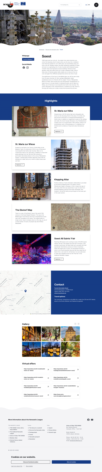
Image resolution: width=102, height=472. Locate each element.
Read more (58, 131)
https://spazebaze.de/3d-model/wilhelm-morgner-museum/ (65, 386)
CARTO (49, 313)
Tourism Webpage (27, 59)
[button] (25, 291)
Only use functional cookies (30, 462)
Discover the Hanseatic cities (52, 49)
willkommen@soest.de (60, 293)
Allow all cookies (71, 462)
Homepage (41, 49)
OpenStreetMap (39, 313)
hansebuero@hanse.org (76, 440)
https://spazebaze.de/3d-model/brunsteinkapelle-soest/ (62, 378)
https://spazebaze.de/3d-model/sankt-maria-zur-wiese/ (34, 369)
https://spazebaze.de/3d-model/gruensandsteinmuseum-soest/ (64, 369)
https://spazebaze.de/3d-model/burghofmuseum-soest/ (32, 386)
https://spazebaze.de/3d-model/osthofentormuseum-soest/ (33, 395)
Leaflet (32, 313)
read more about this (16, 466)
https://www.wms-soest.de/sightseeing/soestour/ (62, 395)
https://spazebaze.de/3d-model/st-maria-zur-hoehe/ (33, 378)
